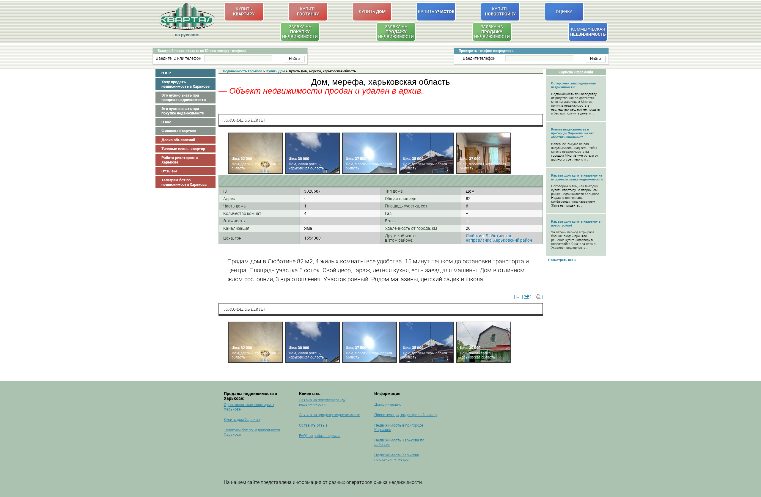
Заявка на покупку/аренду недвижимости (322, 402)
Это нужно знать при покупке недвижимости (182, 110)
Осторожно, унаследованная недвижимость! (573, 85)
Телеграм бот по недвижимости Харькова (184, 182)
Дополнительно (387, 404)
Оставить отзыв (313, 425)
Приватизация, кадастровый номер (405, 415)
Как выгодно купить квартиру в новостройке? (575, 223)
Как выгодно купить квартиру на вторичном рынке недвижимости (577, 177)
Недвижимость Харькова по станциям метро (396, 457)
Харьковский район (512, 240)
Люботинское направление (489, 238)
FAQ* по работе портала (319, 435)
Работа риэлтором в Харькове (179, 159)
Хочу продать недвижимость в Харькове (185, 84)
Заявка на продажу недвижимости (329, 415)
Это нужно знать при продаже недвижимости (183, 97)
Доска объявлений (178, 140)
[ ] (515, 297)
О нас (166, 122)
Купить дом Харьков (242, 419)
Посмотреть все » (562, 260)
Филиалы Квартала (178, 131)
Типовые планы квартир (183, 149)
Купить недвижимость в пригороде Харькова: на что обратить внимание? (572, 133)
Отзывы (169, 171)
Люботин (475, 235)
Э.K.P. (166, 73)
